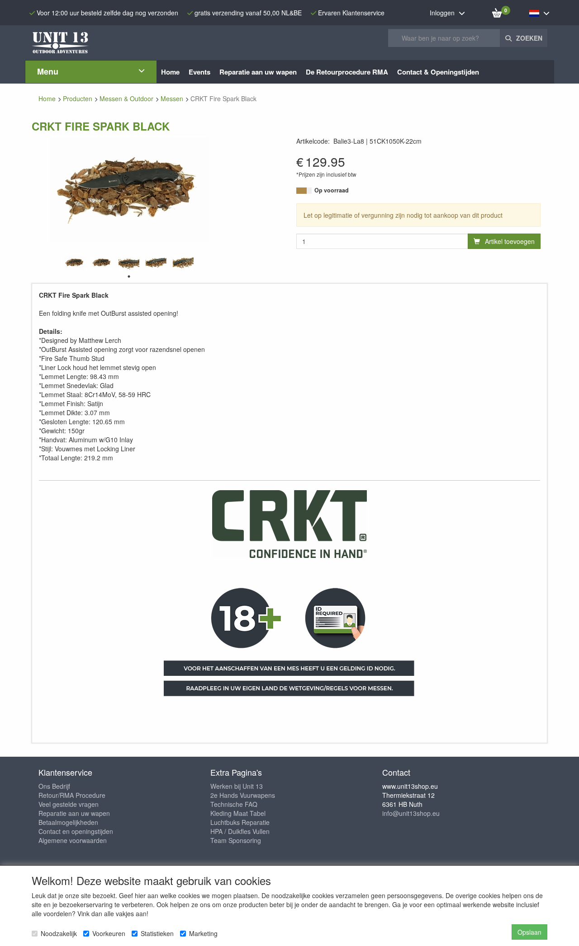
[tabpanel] (74, 263)
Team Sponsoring (235, 840)
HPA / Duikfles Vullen (240, 831)
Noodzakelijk (59, 933)
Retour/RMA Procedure (71, 795)
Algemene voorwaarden (72, 840)
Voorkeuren (108, 933)
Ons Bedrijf (54, 786)
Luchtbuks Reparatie (240, 822)
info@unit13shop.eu (411, 813)
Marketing (203, 933)
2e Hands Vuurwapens (242, 795)
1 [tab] (128, 276)
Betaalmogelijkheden (68, 822)
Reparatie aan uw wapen (74, 813)
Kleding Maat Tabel (238, 813)
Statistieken (157, 933)
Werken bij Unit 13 (236, 786)
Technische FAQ (233, 804)
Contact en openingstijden (75, 831)
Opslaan (529, 932)
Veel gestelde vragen (68, 804)
